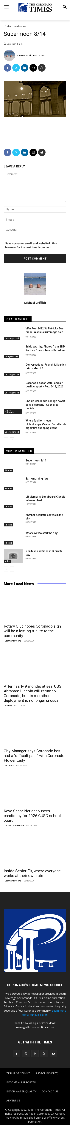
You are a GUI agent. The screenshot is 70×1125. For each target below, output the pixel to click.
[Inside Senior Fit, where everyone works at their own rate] (35, 850)
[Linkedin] (24, 68)
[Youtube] (53, 1053)
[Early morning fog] (13, 483)
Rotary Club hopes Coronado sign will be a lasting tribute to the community (32, 631)
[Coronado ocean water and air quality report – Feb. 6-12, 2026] (13, 387)
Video (7, 561)
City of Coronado (9, 411)
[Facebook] (7, 68)
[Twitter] (16, 68)
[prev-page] (6, 439)
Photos (8, 26)
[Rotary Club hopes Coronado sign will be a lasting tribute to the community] (35, 606)
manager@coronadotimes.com (35, 1027)
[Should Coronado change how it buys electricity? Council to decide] (13, 405)
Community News (13, 640)
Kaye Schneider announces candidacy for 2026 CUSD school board (32, 816)
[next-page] (12, 439)
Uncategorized (20, 26)
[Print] (42, 68)
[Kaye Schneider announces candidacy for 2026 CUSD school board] (35, 790)
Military (8, 705)
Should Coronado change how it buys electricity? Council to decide (45, 404)
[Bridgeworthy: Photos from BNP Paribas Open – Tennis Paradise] (13, 351)
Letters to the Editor (14, 825)
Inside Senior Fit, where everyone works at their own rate (32, 873)
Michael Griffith (25, 55)
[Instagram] (25, 1053)
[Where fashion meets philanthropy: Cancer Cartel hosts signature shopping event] (13, 425)
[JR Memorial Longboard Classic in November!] (13, 501)
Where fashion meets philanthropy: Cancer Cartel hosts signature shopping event (46, 424)
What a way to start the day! (42, 533)
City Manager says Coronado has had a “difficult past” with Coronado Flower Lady (34, 756)
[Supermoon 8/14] (13, 465)
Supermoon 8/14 (36, 460)
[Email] (33, 68)
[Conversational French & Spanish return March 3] (13, 369)
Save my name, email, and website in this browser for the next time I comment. (31, 245)
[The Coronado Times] (35, 7)
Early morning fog (37, 478)
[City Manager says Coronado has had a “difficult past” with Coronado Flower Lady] (35, 730)
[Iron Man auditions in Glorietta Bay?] (13, 556)
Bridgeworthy (11, 356)
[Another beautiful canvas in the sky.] (13, 519)
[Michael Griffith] (10, 55)
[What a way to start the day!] (13, 538)
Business (9, 765)
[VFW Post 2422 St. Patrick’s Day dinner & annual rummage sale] (13, 333)
